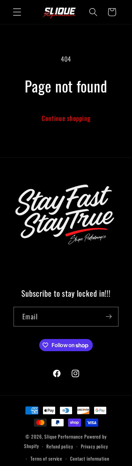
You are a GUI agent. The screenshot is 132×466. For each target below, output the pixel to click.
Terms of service (46, 458)
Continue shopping (66, 118)
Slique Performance (63, 436)
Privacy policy (94, 446)
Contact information (89, 458)
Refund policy (59, 446)
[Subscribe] (109, 316)
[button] (17, 12)
